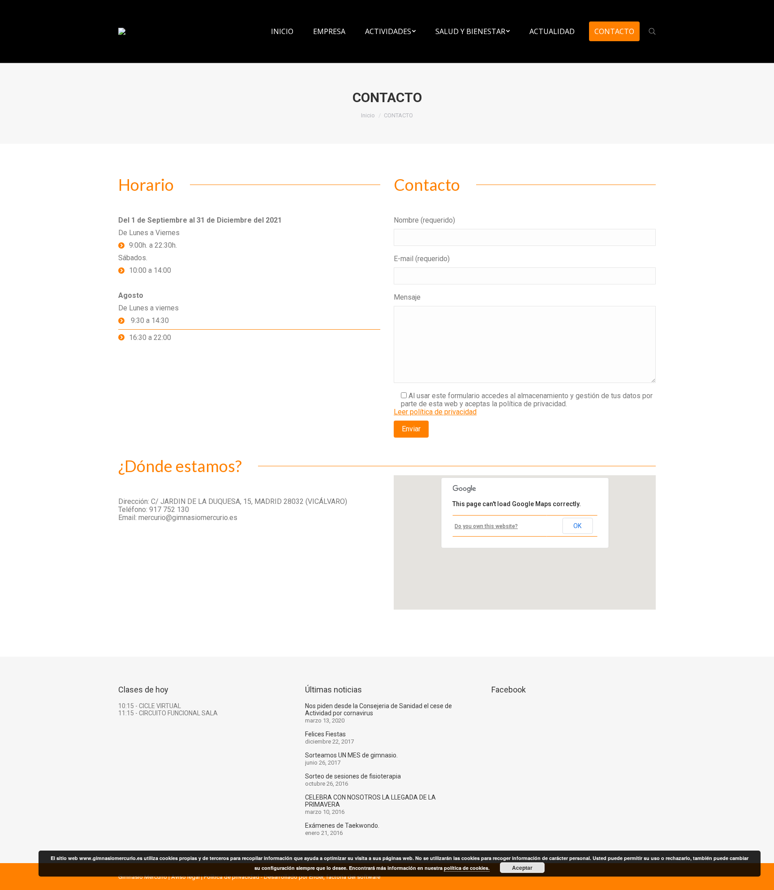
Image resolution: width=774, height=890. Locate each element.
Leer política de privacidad (435, 412)
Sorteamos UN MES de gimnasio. (351, 755)
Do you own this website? (486, 526)
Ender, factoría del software (344, 876)
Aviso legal (185, 876)
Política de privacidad (231, 876)
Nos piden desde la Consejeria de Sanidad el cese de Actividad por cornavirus (378, 709)
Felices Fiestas (325, 734)
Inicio (368, 115)
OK (577, 525)
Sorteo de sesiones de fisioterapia (353, 776)
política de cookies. (467, 867)
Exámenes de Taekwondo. (342, 825)
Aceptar (522, 868)
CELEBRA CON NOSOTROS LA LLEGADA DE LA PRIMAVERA (370, 801)
